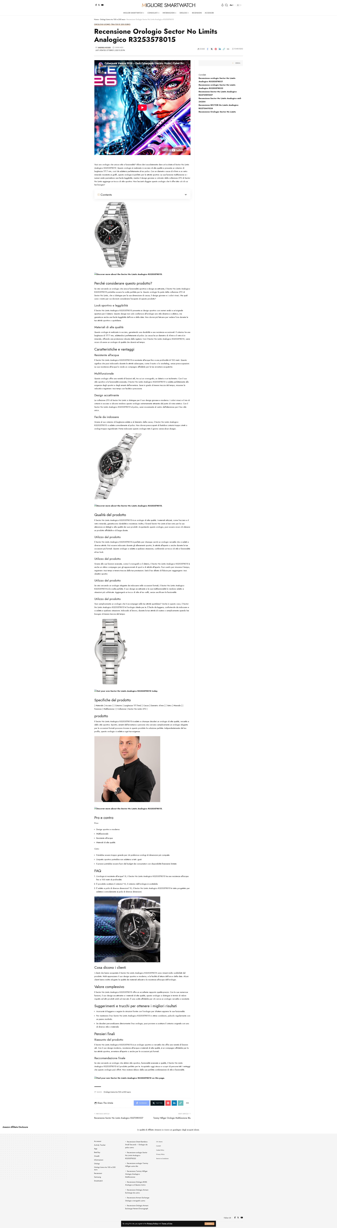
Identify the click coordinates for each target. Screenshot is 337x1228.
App (95, 1148)
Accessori (97, 1141)
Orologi (97, 1163)
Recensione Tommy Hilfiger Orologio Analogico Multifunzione (136, 1174)
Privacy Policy (152, 1223)
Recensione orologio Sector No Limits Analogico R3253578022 (136, 1155)
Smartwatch (98, 1181)
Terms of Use (167, 1223)
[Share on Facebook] (207, 49)
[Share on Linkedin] (220, 49)
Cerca (237, 63)
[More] (228, 49)
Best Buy (97, 1152)
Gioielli (96, 1156)
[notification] (222, 5)
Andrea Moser (104, 47)
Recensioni (98, 1173)
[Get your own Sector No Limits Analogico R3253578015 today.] (126, 690)
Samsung (97, 1177)
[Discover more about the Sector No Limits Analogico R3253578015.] (128, 274)
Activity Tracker (99, 1145)
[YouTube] (102, 5)
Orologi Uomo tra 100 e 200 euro (112, 19)
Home (96, 19)
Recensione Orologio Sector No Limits (217, 111)
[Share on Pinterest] (216, 49)
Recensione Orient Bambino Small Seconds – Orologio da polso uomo (136, 1144)
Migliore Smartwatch (168, 5)
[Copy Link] (224, 49)
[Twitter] (99, 5)
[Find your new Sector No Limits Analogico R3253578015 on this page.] (129, 1078)
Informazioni (98, 1160)
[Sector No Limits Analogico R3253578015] (112, 234)
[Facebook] (96, 5)
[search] (226, 5)
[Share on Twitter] (212, 49)
